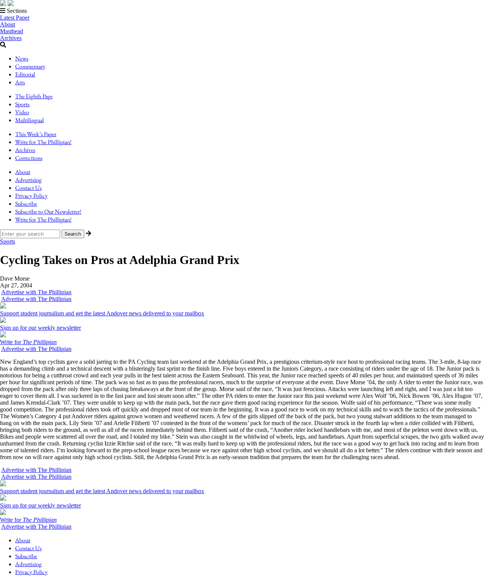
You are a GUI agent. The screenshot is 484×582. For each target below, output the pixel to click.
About (7, 24)
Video (22, 112)
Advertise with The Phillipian (36, 292)
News (21, 58)
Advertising (28, 180)
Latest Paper (14, 17)
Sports (22, 104)
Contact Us (28, 188)
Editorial (25, 74)
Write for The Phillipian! (43, 142)
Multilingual (29, 120)
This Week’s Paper (35, 134)
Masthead (11, 31)
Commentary (30, 66)
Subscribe (26, 204)
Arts (20, 82)
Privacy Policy (31, 196)
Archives (11, 38)
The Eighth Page (34, 96)
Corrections (28, 158)
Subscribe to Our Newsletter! (48, 212)
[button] (242, 11)
